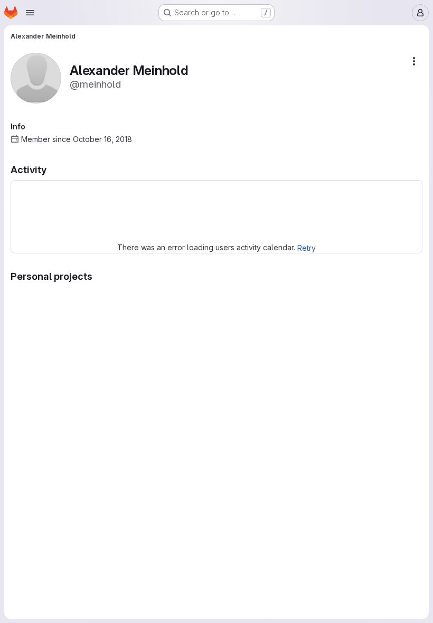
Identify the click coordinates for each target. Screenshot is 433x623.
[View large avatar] (36, 77)
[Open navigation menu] (30, 12)
